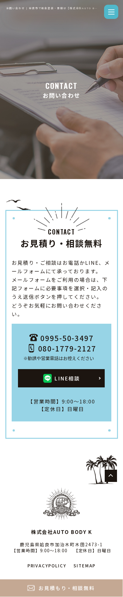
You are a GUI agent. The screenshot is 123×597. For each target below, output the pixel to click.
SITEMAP (84, 566)
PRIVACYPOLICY (46, 566)
